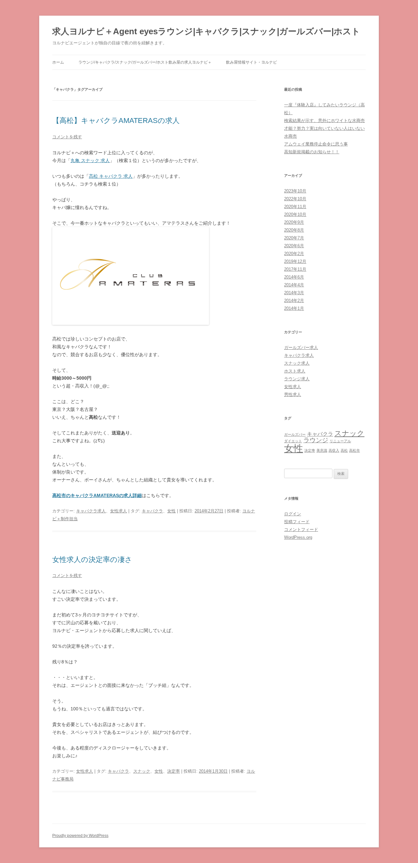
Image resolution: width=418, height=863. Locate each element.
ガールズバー (295, 434)
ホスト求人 (294, 371)
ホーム (58, 62)
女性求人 (118, 510)
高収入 (334, 450)
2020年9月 (294, 222)
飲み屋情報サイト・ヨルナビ (251, 62)
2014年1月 (294, 308)
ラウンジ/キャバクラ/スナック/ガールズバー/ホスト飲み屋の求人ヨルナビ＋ (145, 62)
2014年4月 (294, 284)
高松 (344, 450)
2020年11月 (295, 206)
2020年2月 (294, 253)
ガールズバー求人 (301, 347)
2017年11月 (295, 269)
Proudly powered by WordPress (80, 835)
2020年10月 (295, 214)
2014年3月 (294, 292)
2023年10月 (295, 191)
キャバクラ (152, 510)
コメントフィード (301, 529)
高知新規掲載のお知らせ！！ (311, 151)
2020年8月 (294, 230)
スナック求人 (297, 363)
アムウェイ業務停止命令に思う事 (316, 144)
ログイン (292, 513)
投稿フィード (297, 521)
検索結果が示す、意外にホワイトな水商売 (324, 120)
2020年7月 (294, 237)
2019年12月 (295, 261)
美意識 (321, 450)
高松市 (354, 450)
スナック (141, 771)
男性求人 (292, 394)
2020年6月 (294, 245)
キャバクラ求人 (91, 510)
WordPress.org (298, 537)
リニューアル (340, 441)
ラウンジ (315, 440)
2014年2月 (294, 300)
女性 (171, 510)
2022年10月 (295, 198)
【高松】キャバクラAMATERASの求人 (116, 120)
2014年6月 (294, 277)
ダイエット (293, 441)
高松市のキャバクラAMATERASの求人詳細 (97, 495)
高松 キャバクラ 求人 (111, 176)
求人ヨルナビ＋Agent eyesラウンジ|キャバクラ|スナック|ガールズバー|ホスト (206, 31)
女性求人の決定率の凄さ (92, 559)
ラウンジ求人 (297, 378)
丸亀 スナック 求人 (90, 160)
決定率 (173, 771)
